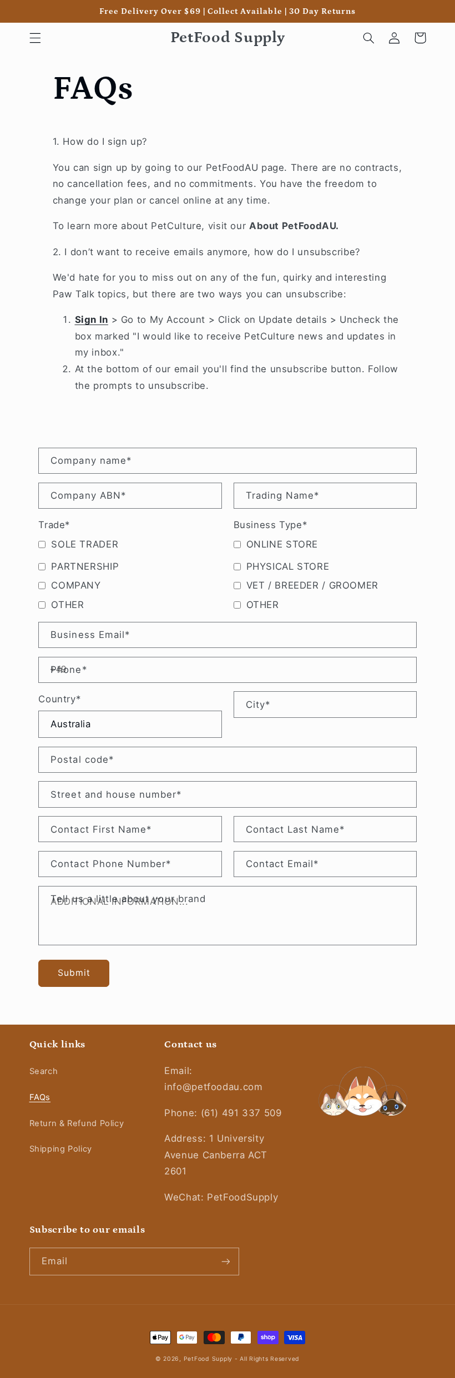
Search (43, 1071)
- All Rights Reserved (267, 1358)
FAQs (40, 1097)
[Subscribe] (225, 1261)
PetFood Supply (209, 1358)
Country (59, 699)
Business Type (270, 524)
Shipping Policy (60, 1149)
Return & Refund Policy (76, 1123)
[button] (35, 37)
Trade (54, 524)
